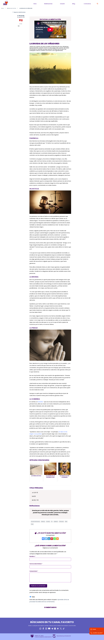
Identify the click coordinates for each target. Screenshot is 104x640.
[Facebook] (43, 538)
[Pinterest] (51, 538)
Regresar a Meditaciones (18, 12)
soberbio (40, 402)
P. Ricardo (20, 16)
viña (32, 524)
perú (66, 521)
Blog (73, 4)
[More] (57, 538)
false (33, 597)
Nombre (32, 556)
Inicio (35, 4)
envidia (48, 521)
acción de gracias (35, 521)
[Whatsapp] (54, 538)
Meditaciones (48, 4)
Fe (51, 521)
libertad (56, 521)
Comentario (33, 571)
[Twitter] (46, 538)
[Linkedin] (49, 538)
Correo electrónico (35, 564)
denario (43, 521)
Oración (62, 4)
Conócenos (87, 4)
